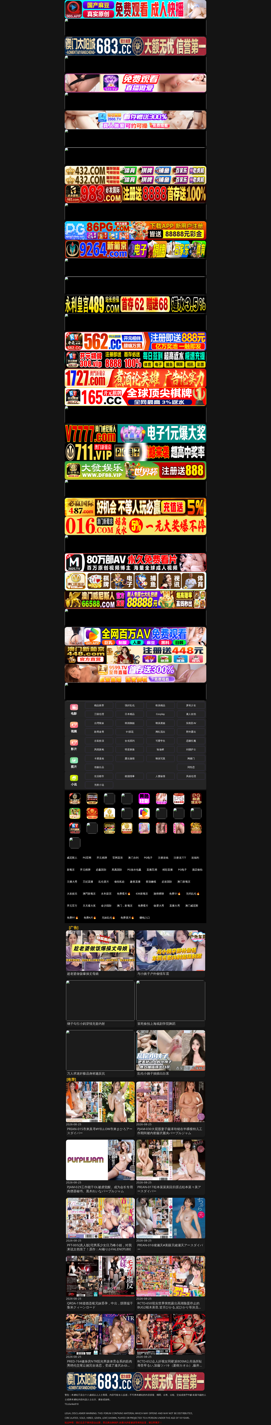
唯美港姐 (160, 723)
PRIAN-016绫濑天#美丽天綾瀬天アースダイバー (170, 1247)
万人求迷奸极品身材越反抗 (86, 1073)
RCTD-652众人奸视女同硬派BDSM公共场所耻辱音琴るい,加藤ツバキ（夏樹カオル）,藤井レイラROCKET (170, 1365)
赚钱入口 (145, 917)
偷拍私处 (119, 881)
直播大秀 (174, 905)
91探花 (129, 731)
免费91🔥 (72, 917)
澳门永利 (133, 857)
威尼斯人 (72, 857)
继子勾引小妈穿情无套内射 (86, 1023)
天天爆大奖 (89, 905)
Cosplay (160, 714)
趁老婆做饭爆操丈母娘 (83, 973)
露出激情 (130, 758)
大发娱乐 (72, 893)
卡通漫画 (99, 758)
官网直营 (117, 857)
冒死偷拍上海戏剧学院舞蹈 (156, 1023)
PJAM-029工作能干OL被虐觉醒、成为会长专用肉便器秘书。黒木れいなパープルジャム (100, 1189)
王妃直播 (88, 881)
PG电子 (148, 857)
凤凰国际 (117, 869)
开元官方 (72, 905)
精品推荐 (99, 705)
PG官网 (87, 857)
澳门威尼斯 (191, 905)
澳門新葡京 (89, 893)
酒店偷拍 (197, 869)
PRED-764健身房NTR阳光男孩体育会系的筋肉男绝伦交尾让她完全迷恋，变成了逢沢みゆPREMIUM (99, 1365)
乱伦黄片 (103, 881)
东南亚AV (191, 723)
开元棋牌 (102, 857)
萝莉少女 (191, 705)
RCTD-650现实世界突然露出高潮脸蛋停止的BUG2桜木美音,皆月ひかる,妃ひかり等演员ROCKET (168, 1307)
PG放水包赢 (134, 869)
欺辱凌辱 (99, 731)
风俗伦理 (191, 776)
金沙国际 (106, 905)
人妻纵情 (160, 776)
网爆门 (191, 758)
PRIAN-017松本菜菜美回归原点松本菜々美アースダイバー (169, 1189)
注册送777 (180, 857)
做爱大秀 (159, 905)
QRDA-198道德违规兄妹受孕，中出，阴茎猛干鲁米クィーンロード (100, 1305)
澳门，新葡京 (125, 905)
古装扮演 (99, 740)
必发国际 (167, 881)
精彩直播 (167, 869)
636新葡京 (142, 893)
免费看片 (143, 905)
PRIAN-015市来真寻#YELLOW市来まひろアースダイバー (100, 1131)
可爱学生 (160, 740)
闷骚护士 (191, 749)
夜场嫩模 (151, 881)
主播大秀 (72, 881)
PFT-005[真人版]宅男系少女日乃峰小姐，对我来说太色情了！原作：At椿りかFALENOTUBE (99, 1247)
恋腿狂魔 (191, 740)
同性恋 (191, 767)
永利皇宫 (106, 893)
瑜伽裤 (160, 749)
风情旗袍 (99, 749)
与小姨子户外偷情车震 (153, 973)
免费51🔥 (175, 893)
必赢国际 (101, 869)
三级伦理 (99, 714)
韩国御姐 (130, 723)
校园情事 (130, 776)
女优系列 (130, 740)
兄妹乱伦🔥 (108, 917)
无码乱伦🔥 (193, 893)
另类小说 (99, 784)
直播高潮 (152, 869)
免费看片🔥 (124, 893)
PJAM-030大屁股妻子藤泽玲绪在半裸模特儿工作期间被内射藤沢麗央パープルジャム (169, 1131)
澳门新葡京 (183, 881)
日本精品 (130, 714)
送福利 (195, 857)
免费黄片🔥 (127, 917)
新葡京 (71, 869)
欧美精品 (160, 705)
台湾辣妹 (99, 723)
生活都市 (99, 776)
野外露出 (191, 731)
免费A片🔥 (90, 917)
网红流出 (160, 731)
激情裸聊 (159, 893)
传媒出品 (99, 767)
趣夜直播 (135, 881)
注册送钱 (163, 857)
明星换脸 (130, 749)
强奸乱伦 (130, 705)
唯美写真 (160, 758)
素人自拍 (191, 714)
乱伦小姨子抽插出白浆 (153, 1073)
